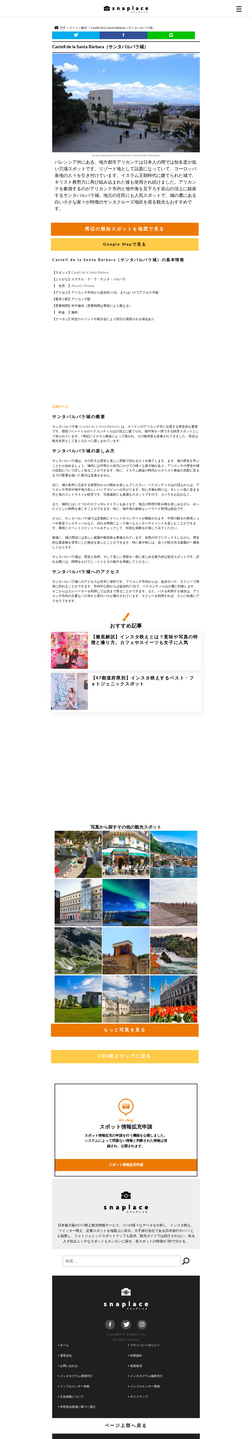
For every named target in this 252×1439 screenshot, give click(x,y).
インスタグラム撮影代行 (146, 1376)
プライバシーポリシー (145, 1345)
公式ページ (60, 406)
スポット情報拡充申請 (126, 1165)
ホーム (64, 1345)
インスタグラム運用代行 (76, 1376)
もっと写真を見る (125, 1030)
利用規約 (136, 1355)
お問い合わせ (69, 1366)
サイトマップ (139, 1396)
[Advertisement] (126, 363)
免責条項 (136, 1366)
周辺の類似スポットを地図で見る (125, 229)
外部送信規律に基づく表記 (77, 1407)
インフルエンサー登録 (145, 1386)
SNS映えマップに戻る (125, 1056)
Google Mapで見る (125, 244)
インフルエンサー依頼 (75, 1386)
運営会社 (66, 1355)
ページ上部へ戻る (126, 1425)
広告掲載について (72, 1396)
